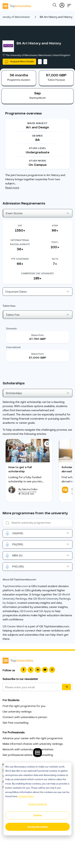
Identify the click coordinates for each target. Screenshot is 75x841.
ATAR (55, 225)
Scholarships (14, 393)
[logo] (17, 5)
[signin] (62, 4)
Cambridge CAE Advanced (37, 273)
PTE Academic (20, 258)
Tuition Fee (13, 315)
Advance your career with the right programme (33, 738)
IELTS (55, 258)
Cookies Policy (26, 796)
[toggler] (69, 4)
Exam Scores (14, 213)
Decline (37, 815)
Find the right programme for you (24, 706)
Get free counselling (15, 722)
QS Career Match (14, 626)
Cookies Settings (37, 804)
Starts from (37, 335)
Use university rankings (17, 711)
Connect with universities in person (25, 717)
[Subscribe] (66, 687)
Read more (12, 187)
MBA (17, 555)
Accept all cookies (38, 826)
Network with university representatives (28, 749)
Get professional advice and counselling (28, 755)
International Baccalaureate (20, 242)
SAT (20, 225)
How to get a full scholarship (20, 469)
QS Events (26, 611)
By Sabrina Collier (28, 489)
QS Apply (45, 611)
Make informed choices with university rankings (33, 744)
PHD (18, 566)
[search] (55, 5)
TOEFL (55, 242)
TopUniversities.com (15, 586)
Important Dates (16, 291)
